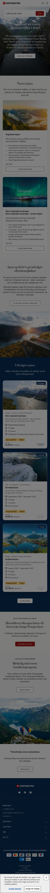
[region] (25, 883)
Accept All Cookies (32, 889)
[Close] (46, 877)
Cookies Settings (15, 889)
